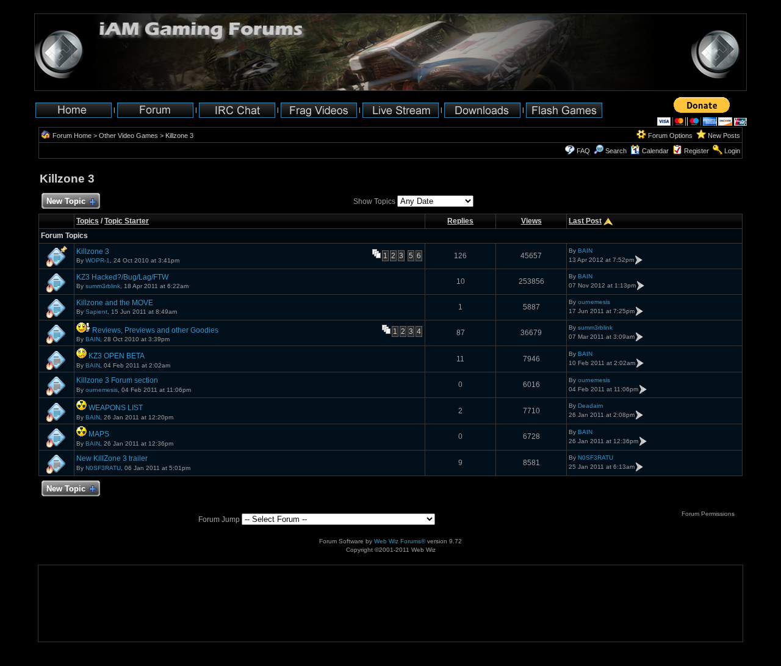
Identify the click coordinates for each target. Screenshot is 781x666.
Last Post (585, 221)
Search (616, 150)
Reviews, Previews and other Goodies (155, 330)
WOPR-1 (97, 260)
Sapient (96, 311)
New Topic (66, 201)
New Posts (724, 135)
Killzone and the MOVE (114, 303)
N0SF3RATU (103, 468)
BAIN (585, 250)
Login (732, 150)
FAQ (583, 150)
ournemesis (594, 302)
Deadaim (590, 405)
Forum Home (72, 135)
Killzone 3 (179, 135)
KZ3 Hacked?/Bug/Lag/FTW (122, 277)
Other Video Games (128, 135)
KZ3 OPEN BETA (116, 356)
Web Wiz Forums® (399, 541)
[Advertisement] (76, 603)
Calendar (655, 150)
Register (696, 150)
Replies (460, 221)
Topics (87, 221)
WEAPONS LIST (115, 408)
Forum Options (670, 135)
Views (531, 221)
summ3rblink (102, 286)
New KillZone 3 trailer (112, 458)
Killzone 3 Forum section (117, 380)
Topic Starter (126, 221)
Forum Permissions (709, 513)
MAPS (98, 434)
